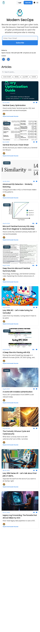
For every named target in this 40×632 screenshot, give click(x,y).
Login (19, 2)
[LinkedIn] (8, 59)
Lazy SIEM (25, 77)
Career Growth (7, 77)
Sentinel (34, 77)
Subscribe (28, 2)
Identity (17, 77)
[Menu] (34, 2)
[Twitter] (3, 59)
